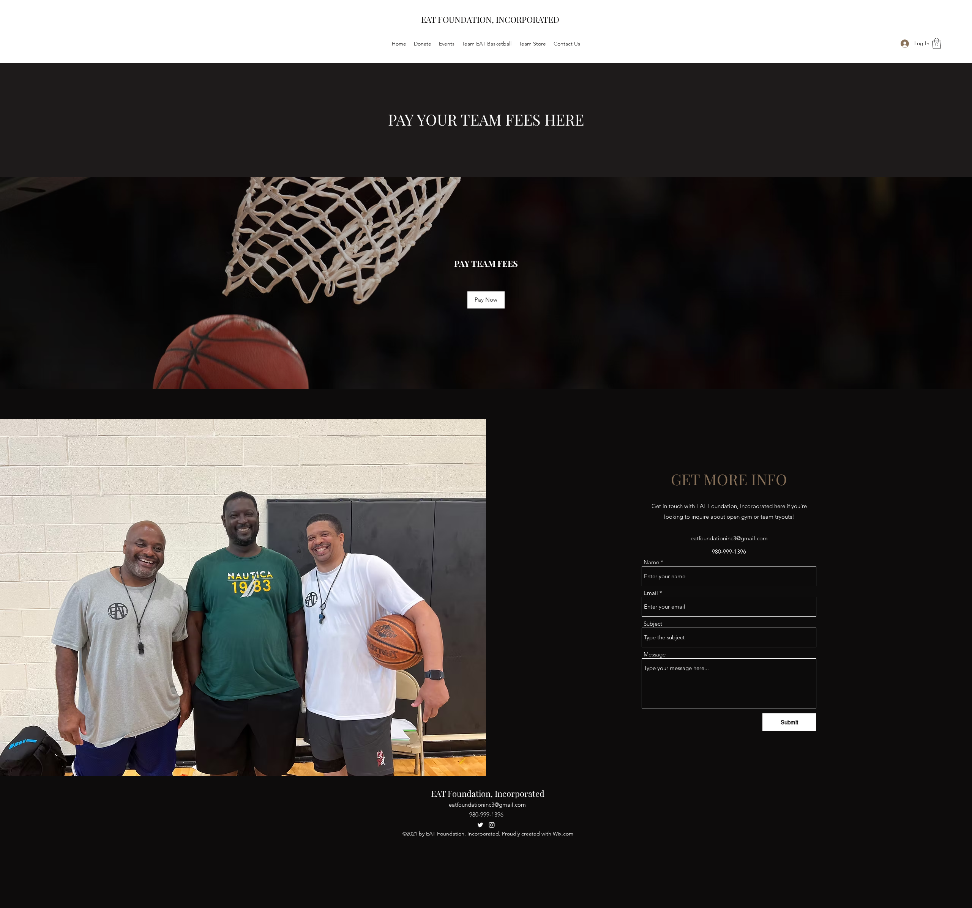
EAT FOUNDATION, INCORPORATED (490, 19)
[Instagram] (491, 825)
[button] (936, 43)
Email (651, 593)
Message (655, 654)
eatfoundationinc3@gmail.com (729, 538)
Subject (653, 623)
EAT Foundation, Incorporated (487, 793)
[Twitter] (480, 825)
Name (651, 562)
